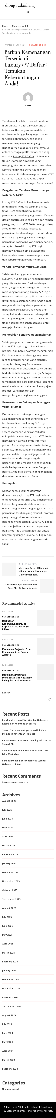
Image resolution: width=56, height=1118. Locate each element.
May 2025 (7, 934)
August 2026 (9, 800)
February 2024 (10, 1068)
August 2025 (9, 907)
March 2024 (8, 1059)
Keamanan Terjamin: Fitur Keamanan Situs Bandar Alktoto (16, 652)
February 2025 (10, 961)
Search (6, 693)
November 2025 (11, 881)
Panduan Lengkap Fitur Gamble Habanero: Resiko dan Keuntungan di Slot (25, 722)
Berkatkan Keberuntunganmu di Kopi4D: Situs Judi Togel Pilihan (15, 625)
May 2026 (7, 827)
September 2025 (11, 899)
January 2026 (9, 863)
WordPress (46, 1110)
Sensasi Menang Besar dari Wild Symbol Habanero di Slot (24, 762)
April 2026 (7, 836)
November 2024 (11, 988)
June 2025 (7, 925)
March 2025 (8, 952)
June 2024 (7, 1032)
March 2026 (8, 845)
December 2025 (11, 872)
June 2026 (7, 818)
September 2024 (11, 1006)
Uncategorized (37, 45)
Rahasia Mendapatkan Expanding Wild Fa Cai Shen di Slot (26, 742)
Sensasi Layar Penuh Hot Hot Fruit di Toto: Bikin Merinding (25, 752)
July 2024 (7, 1024)
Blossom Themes (16, 1110)
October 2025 (9, 890)
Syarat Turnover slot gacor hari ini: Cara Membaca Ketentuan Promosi (24, 732)
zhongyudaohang (19, 5)
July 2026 (7, 809)
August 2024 (9, 1015)
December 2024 (11, 979)
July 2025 (7, 916)
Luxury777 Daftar (23, 156)
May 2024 (7, 1041)
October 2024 (9, 997)
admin (28, 105)
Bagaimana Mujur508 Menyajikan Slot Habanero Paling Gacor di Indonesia (17, 677)
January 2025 (9, 970)
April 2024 (7, 1050)
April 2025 (7, 943)
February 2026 (10, 854)
